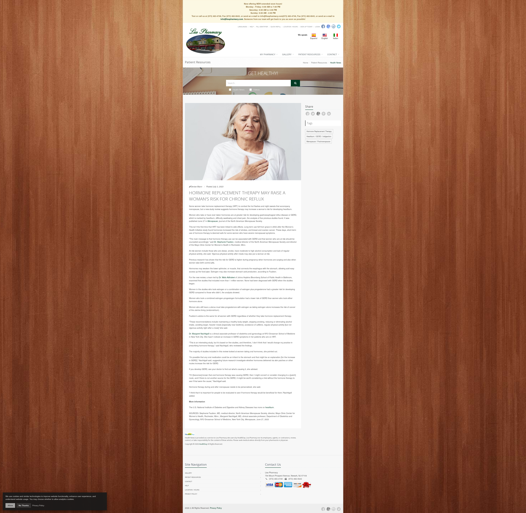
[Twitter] (339, 26)
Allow (10, 505)
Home (305, 62)
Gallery (286, 54)
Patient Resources (309, 54)
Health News (239, 89)
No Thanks (24, 505)
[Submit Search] (295, 83)
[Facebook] (323, 26)
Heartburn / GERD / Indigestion (319, 136)
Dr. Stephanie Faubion (224, 241)
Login (317, 26)
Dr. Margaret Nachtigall (199, 333)
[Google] (328, 26)
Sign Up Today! (306, 26)
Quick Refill (276, 26)
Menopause (213, 221)
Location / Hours (290, 26)
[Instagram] (333, 26)
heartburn (269, 407)
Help (252, 26)
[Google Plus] (328, 509)
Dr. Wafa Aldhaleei (227, 277)
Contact (332, 54)
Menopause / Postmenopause (318, 141)
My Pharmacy (267, 54)
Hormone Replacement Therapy (319, 131)
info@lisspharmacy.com (232, 19)
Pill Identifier (262, 26)
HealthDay (203, 444)
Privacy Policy (191, 494)
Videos (256, 89)
